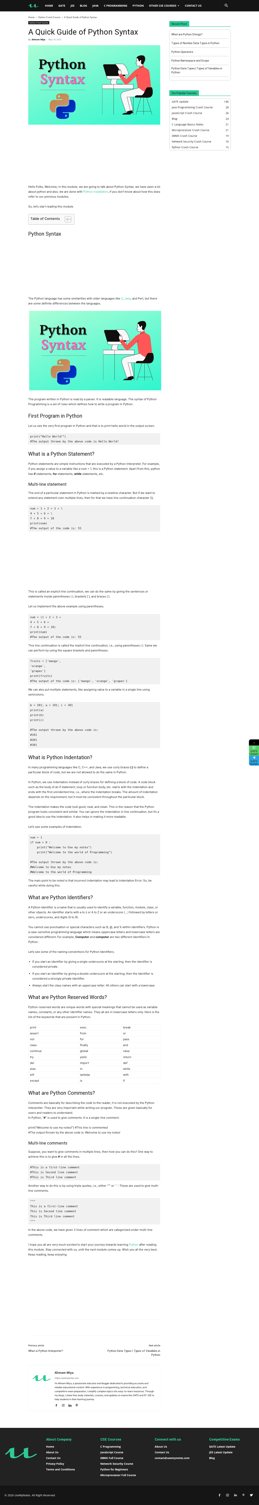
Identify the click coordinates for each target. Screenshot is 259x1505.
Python (138, 5)
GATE (61, 5)
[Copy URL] (89, 1328)
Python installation (95, 191)
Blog (83, 5)
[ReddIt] (80, 1328)
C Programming (115, 5)
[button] (226, 6)
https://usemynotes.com (67, 1378)
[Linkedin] (72, 1328)
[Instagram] (64, 1405)
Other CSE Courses (162, 5)
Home (49, 5)
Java (95, 5)
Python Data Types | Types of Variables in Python (134, 1353)
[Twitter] (251, 1495)
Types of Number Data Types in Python (195, 43)
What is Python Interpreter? (45, 1351)
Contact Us (193, 5)
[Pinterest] (78, 1405)
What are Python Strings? (186, 34)
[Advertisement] (94, 156)
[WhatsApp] (63, 1328)
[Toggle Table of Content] (66, 219)
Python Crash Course (49, 17)
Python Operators (182, 51)
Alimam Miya (38, 39)
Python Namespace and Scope (190, 60)
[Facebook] (54, 1328)
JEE (73, 5)
